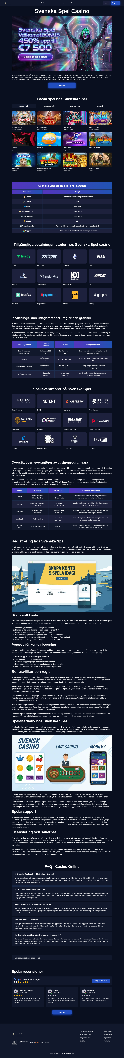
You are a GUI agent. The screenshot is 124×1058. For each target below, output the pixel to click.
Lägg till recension (101, 981)
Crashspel (73, 106)
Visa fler (62, 1012)
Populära (22, 106)
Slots (99, 106)
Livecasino (48, 106)
